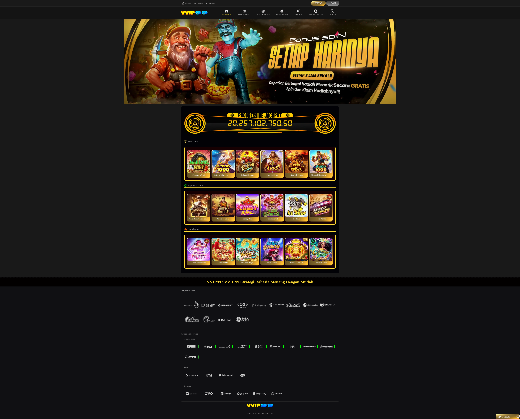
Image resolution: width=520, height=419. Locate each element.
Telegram (200, 3)
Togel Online (316, 15)
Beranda (227, 15)
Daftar (318, 3)
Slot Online (244, 15)
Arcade (299, 15)
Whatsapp (188, 3)
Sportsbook (282, 15)
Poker (333, 15)
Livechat (212, 3)
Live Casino (263, 15)
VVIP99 (254, 413)
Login (333, 3)
